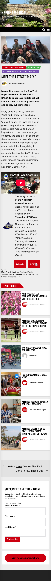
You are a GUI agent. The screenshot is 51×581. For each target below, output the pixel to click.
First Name (10, 516)
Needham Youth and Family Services (20, 71)
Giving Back (33, 67)
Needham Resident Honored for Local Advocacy (35, 403)
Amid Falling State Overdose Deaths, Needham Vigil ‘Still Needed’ (34, 296)
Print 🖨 (20, 264)
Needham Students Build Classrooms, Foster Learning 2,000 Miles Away (34, 431)
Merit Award (6, 272)
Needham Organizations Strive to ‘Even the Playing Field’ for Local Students (34, 323)
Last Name (10, 527)
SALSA (11, 274)
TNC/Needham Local (16, 83)
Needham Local (14, 12)
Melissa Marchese (36, 383)
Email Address (12, 505)
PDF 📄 (34, 264)
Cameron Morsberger (37, 304)
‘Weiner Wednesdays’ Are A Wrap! (34, 376)
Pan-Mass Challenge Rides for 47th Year (34, 349)
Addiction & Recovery (14, 67)
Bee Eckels (33, 356)
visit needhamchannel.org (25, 558)
